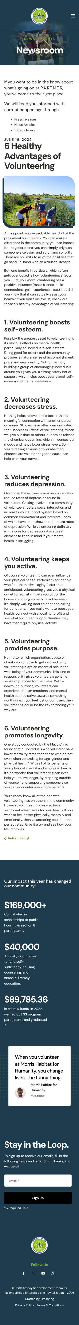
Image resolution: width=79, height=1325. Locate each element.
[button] (73, 16)
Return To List (18, 838)
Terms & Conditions (50, 1305)
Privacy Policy (24, 1305)
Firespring (47, 1299)
